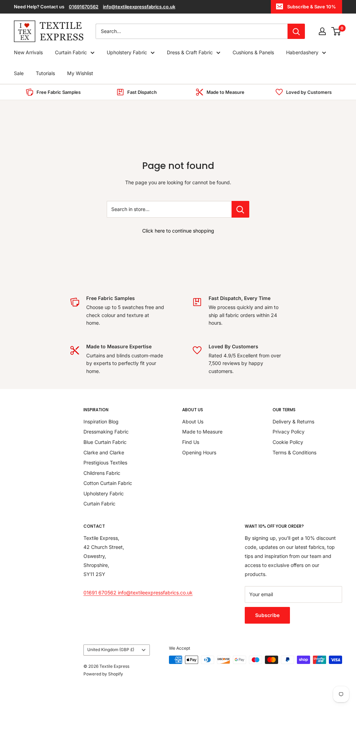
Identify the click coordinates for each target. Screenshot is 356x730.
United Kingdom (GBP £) (110, 649)
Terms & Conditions (294, 452)
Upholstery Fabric (127, 52)
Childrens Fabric (101, 473)
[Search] (296, 31)
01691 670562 (100, 592)
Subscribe (267, 615)
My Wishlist (80, 73)
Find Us (190, 442)
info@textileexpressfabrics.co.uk (139, 6)
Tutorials (45, 73)
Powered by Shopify (103, 673)
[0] (336, 31)
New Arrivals (28, 52)
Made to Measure (202, 432)
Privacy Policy (289, 432)
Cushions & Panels (253, 52)
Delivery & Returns (293, 421)
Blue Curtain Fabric (105, 442)
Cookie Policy (288, 442)
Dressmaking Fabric (106, 432)
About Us (192, 421)
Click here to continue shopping (178, 231)
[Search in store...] (240, 209)
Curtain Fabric (71, 52)
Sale (19, 73)
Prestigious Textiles (105, 462)
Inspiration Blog (101, 421)
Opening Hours (199, 452)
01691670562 (83, 6)
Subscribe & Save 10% (311, 6)
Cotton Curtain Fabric (107, 483)
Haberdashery (302, 52)
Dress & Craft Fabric (190, 52)
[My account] (322, 31)
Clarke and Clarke (103, 452)
